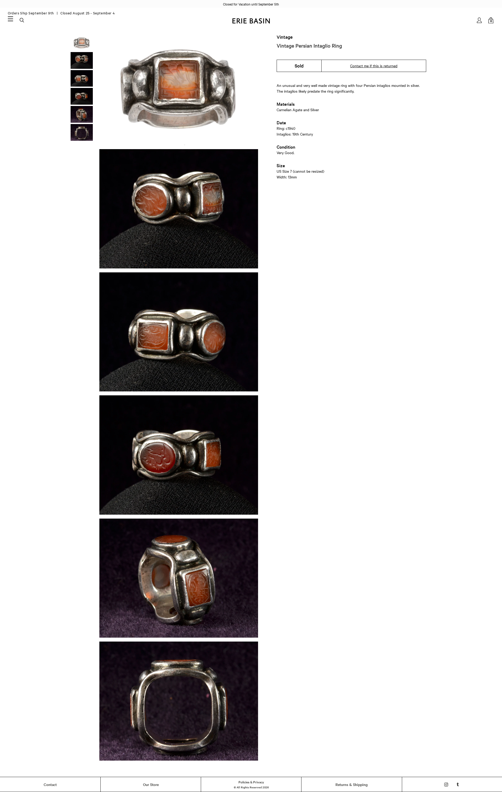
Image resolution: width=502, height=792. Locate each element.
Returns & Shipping (351, 784)
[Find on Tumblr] (458, 785)
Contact (50, 784)
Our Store (151, 784)
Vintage (285, 37)
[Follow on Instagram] (446, 785)
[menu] (10, 18)
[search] (22, 20)
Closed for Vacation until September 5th (251, 4)
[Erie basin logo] (251, 20)
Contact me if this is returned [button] (373, 65)
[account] (479, 20)
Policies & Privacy (251, 782)
